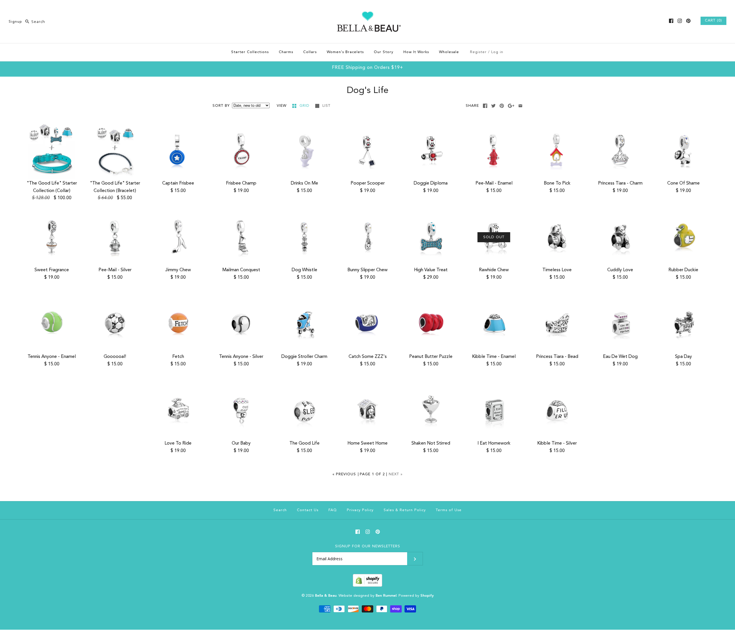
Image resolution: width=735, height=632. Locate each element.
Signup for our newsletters (367, 546)
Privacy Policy (360, 510)
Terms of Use (449, 510)
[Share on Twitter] (493, 106)
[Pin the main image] (502, 106)
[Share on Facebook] (485, 106)
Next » (396, 474)
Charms (286, 52)
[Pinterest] (688, 21)
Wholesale (449, 52)
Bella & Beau (325, 596)
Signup (15, 22)
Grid (305, 106)
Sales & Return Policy (405, 510)
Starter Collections (250, 52)
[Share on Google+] (511, 106)
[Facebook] (671, 21)
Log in (497, 52)
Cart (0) (713, 20)
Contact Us (307, 510)
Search (280, 510)
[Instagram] (680, 21)
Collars (310, 52)
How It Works (416, 52)
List (326, 106)
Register (478, 52)
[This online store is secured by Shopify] (367, 586)
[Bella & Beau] (367, 9)
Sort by (221, 106)
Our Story (383, 52)
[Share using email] (520, 106)
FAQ (332, 510)
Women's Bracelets (345, 52)
